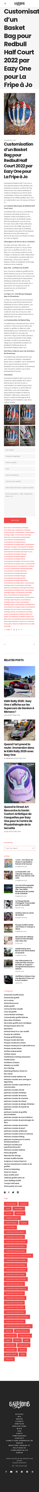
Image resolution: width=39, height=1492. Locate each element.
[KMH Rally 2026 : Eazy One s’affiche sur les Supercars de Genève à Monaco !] (19, 681)
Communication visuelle (13, 1009)
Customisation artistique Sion (25, 604)
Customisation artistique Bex (20, 537)
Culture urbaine (9, 532)
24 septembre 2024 (21, 866)
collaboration (19, 1213)
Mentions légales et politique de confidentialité (19, 1447)
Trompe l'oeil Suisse (11, 1183)
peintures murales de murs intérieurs (18, 1117)
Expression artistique (22, 1331)
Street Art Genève (11, 1354)
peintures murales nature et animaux (18, 1134)
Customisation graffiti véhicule (16, 1017)
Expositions (8, 1029)
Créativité (27, 530)
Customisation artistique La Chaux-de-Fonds (19, 561)
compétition (19, 530)
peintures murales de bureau (15, 1095)
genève (8, 1340)
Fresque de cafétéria (12, 1034)
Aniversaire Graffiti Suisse (14, 995)
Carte (19, 1433)
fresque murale (10, 1335)
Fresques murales (25, 1335)
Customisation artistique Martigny (21, 568)
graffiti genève (10, 1345)
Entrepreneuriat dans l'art (14, 1026)
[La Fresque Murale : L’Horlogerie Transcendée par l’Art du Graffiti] (8, 904)
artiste (8, 1208)
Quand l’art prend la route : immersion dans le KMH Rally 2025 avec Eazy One (19, 749)
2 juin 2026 (8, 715)
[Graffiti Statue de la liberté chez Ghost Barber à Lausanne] (8, 952)
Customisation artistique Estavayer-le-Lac (18, 552)
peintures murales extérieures (15, 1131)
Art (5, 530)
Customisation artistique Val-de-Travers (17, 1317)
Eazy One (7, 528)
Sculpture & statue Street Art (15, 1161)
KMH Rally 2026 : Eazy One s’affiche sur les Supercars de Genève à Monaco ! (19, 706)
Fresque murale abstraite (14, 1040)
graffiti (26, 1340)
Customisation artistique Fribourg (15, 554)
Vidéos (19, 1453)
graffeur (15, 621)
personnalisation (10, 1349)
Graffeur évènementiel (13, 1051)
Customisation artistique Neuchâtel (16, 580)
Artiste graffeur (18, 1208)
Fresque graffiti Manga (13, 1037)
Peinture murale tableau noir (15, 1077)
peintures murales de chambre (16, 1098)
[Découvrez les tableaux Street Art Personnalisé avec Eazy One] (8, 940)
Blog (19, 1429)
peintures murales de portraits (16, 1125)
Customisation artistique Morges (15, 576)
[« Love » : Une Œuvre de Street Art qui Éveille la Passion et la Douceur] (8, 863)
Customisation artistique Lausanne (15, 1260)
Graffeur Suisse (10, 1054)
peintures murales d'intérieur (15, 1093)
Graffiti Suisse (9, 1060)
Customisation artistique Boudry (14, 542)
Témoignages (19, 1436)
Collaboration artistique (12, 1218)
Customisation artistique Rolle (14, 597)
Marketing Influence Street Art (15, 1071)
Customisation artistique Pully (14, 1293)
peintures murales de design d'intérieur (19, 1104)
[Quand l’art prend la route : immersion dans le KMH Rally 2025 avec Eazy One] (19, 730)
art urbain (9, 1213)
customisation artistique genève (14, 556)
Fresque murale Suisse (12, 1048)
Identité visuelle (23, 1345)
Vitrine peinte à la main (13, 1186)
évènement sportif (21, 619)
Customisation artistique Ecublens (22, 549)
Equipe (19, 1419)
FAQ (19, 1431)
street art (22, 1349)
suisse (22, 1354)
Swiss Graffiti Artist (11, 1175)
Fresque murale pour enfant (15, 1043)
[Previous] (12, 644)
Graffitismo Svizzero (11, 1062)
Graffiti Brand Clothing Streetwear (17, 1057)
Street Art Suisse (10, 1172)
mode (6, 624)
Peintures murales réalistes (14, 1150)
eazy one (11, 619)
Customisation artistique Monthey (15, 571)
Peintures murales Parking (14, 1137)
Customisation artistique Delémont (15, 1241)
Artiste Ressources (11, 1003)
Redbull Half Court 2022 (26, 624)
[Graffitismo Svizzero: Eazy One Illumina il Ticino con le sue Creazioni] (8, 979)
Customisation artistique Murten (14, 578)
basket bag (10, 530)
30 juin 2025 (8, 831)
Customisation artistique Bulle (14, 544)
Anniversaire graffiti (11, 998)
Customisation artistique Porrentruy (22, 588)
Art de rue (23, 1204)
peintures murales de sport (14, 1128)
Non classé (8, 1074)
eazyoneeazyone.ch (19, 1462)
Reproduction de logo (12, 1155)
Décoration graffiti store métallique (17, 1023)
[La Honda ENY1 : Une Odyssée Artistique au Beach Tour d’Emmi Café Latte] (8, 875)
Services (19, 1424)
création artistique (11, 1222)
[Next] (27, 644)
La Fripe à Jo (23, 621)
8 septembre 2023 (21, 896)
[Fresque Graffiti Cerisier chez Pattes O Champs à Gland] (8, 928)
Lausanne (30, 621)
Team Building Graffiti (12, 1180)
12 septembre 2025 (10, 758)
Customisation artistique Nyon (14, 583)
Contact (19, 1438)
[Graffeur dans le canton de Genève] (8, 916)
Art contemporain (11, 1204)
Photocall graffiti (10, 1153)
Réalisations (19, 1426)
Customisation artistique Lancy (14, 564)
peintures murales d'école (14, 1090)
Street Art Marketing (12, 1169)
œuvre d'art (9, 1359)
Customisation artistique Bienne (14, 540)
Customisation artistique (20, 528)
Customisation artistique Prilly (14, 590)
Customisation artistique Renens (18, 595)
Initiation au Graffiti (11, 1065)
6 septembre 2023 (10, 140)
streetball (7, 626)
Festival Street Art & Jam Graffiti (16, 1031)
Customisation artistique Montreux (15, 573)
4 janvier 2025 (19, 971)
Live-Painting (9, 1068)
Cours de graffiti (10, 1012)
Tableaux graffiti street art (14, 1178)
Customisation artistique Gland (14, 559)
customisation (19, 532)
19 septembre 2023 (21, 917)
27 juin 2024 (19, 943)
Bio (19, 1417)
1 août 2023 (18, 983)
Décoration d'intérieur (12, 1020)
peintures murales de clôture (15, 1101)
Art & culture (9, 1000)
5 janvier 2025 (19, 907)
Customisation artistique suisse (14, 607)
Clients (19, 1421)
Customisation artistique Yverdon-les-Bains (18, 1326)
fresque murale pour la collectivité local (19, 1045)
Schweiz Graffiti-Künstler (13, 1158)
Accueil (19, 1414)
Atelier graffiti (9, 1006)
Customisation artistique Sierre (14, 1307)
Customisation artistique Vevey (15, 1321)
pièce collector (13, 624)
